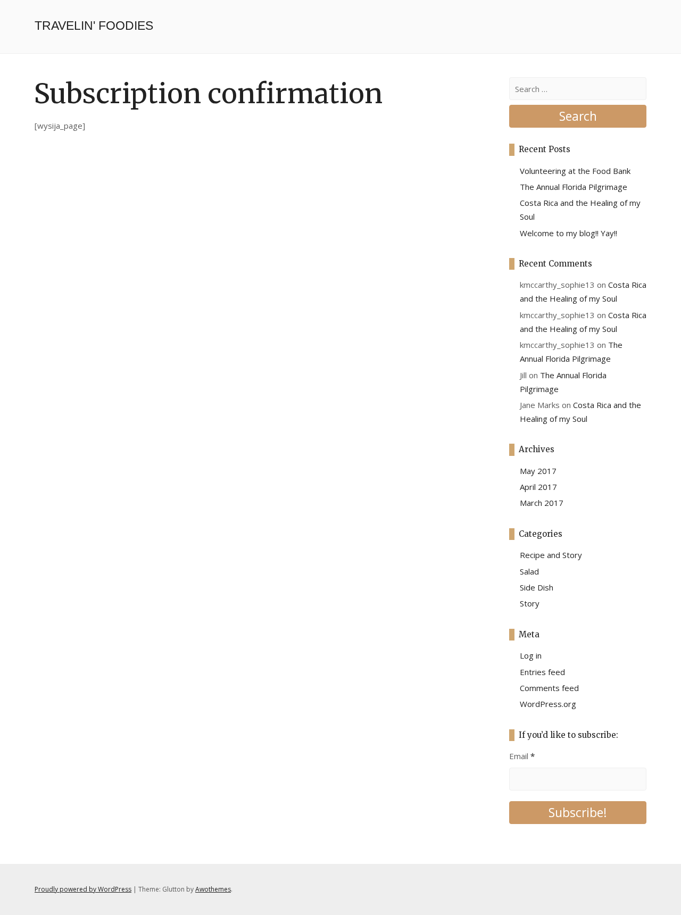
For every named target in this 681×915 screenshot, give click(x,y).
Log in (531, 655)
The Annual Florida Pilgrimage (573, 186)
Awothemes (213, 889)
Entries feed (542, 672)
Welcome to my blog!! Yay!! (568, 233)
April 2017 (538, 486)
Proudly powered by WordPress (83, 889)
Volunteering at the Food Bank (575, 170)
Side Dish (536, 587)
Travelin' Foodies (94, 25)
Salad (529, 571)
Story (529, 603)
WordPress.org (548, 703)
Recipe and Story (551, 555)
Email (522, 756)
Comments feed (549, 688)
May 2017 (538, 470)
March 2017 (541, 502)
